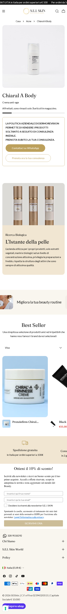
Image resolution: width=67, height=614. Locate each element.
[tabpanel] (33, 392)
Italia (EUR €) (14, 567)
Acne (28, 21)
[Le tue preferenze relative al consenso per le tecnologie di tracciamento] (5, 608)
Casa (18, 21)
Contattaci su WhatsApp (25, 147)
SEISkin (15, 595)
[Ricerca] (57, 11)
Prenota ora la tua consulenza (28, 158)
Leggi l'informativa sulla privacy (29, 517)
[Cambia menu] (3, 11)
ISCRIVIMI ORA (33, 523)
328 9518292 (14, 535)
